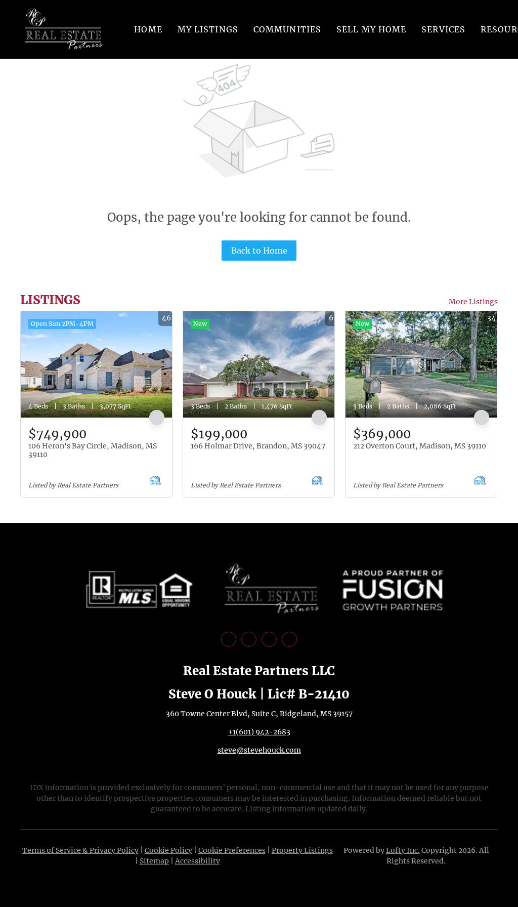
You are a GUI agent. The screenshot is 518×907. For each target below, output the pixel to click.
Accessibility (197, 860)
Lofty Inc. (403, 850)
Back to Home (259, 250)
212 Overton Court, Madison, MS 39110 (419, 445)
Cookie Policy (168, 850)
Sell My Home (371, 29)
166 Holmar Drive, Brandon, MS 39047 (258, 445)
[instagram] (269, 639)
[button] (64, 29)
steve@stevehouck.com (259, 750)
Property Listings (302, 850)
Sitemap (154, 860)
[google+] (289, 639)
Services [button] (443, 29)
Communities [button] (287, 29)
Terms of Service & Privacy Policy (80, 850)
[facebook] (228, 639)
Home (148, 29)
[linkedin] (248, 639)
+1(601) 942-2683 (259, 731)
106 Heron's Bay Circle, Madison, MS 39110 (92, 450)
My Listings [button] (208, 29)
